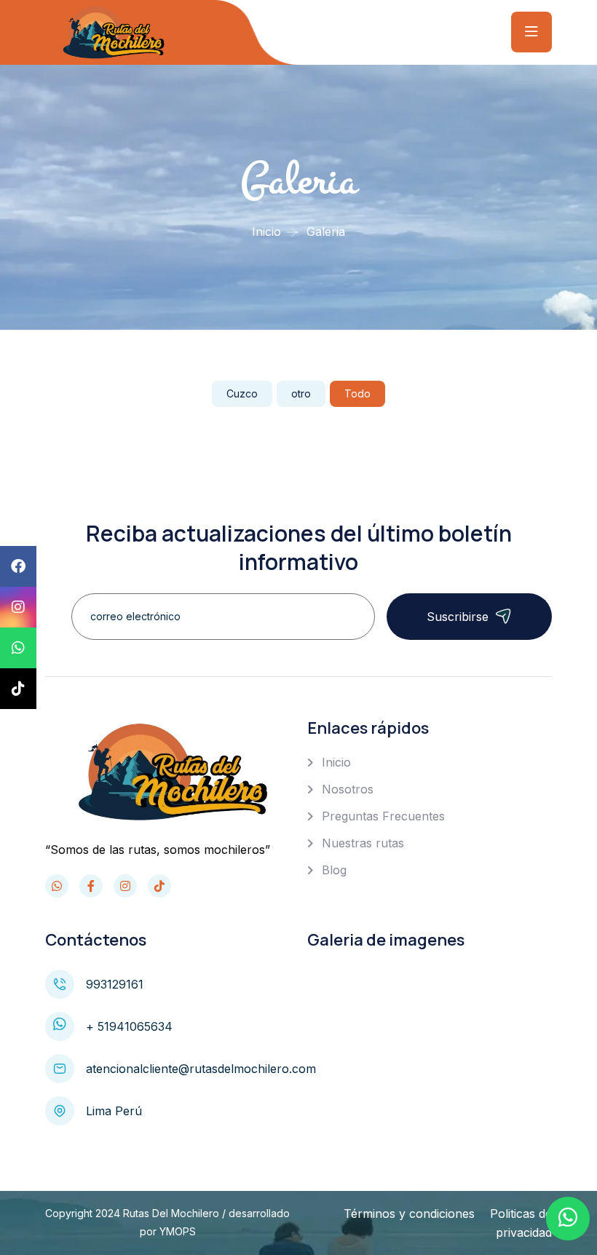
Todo (357, 393)
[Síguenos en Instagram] (125, 886)
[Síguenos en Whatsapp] (56, 886)
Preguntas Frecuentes (383, 816)
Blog (334, 870)
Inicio (266, 231)
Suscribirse (458, 616)
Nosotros (347, 789)
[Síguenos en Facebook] (91, 886)
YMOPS (177, 1231)
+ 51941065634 (129, 1026)
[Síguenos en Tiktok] (159, 886)
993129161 (114, 984)
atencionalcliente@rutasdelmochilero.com (201, 1068)
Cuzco (242, 393)
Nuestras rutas (363, 843)
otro (301, 393)
